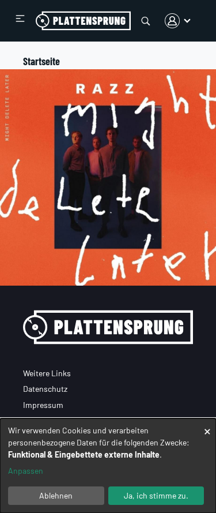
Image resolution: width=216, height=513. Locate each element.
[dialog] (108, 465)
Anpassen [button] (25, 470)
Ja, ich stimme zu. (156, 495)
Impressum (43, 405)
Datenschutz (45, 389)
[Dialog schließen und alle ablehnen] (207, 425)
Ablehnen (56, 495)
